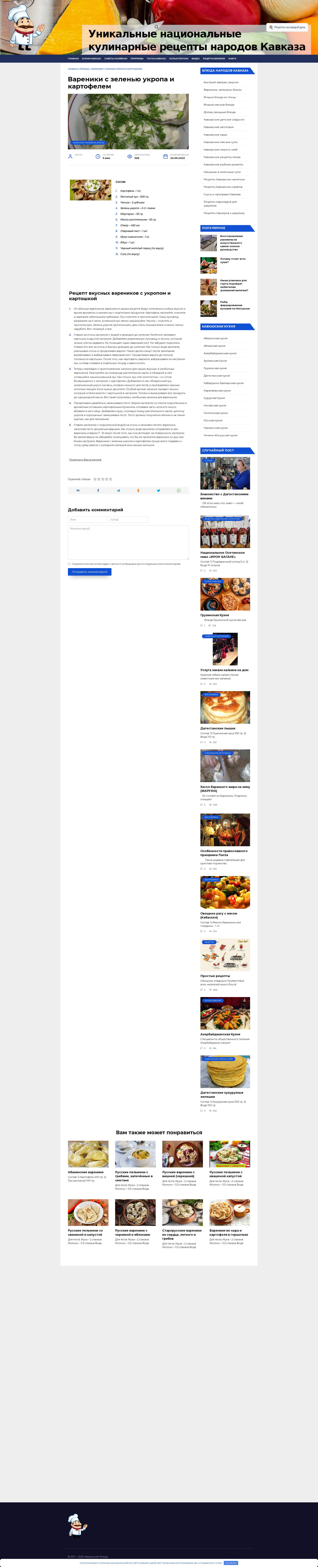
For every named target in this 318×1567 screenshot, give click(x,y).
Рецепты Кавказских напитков (224, 179)
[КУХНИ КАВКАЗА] (225, 608)
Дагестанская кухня (217, 375)
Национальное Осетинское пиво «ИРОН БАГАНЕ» (222, 555)
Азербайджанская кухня (220, 353)
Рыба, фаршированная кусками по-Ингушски (235, 305)
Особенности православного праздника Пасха (224, 853)
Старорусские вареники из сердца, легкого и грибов (182, 1234)
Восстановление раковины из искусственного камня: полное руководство (231, 243)
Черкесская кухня (216, 427)
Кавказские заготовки (219, 127)
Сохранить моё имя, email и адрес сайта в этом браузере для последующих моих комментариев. (126, 564)
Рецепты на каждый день (289, 27)
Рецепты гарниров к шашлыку (224, 213)
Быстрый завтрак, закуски (221, 82)
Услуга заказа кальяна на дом (224, 670)
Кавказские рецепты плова (222, 157)
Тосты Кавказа (156, 58)
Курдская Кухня (214, 398)
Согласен (230, 1563)
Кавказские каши (215, 134)
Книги (232, 58)
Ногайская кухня (215, 405)
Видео (196, 58)
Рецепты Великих (214, 58)
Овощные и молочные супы (222, 172)
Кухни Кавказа (91, 58)
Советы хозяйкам (115, 58)
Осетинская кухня (216, 412)
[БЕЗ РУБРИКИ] (225, 721)
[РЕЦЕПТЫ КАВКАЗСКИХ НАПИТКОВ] (225, 546)
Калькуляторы (178, 58)
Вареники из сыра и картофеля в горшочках (229, 1232)
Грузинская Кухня (214, 615)
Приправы (137, 58)
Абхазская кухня (214, 345)
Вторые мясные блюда (219, 104)
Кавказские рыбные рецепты (223, 164)
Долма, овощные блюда (220, 112)
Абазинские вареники (86, 1172)
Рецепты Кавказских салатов (223, 186)
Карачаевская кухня (217, 390)
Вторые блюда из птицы (220, 97)
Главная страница (79, 69)
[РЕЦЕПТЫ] (225, 969)
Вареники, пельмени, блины (88, 143)
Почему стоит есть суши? (233, 260)
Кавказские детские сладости (224, 119)
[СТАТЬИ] (225, 487)
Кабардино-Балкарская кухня (223, 383)
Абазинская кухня (215, 338)
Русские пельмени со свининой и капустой (85, 1232)
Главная (73, 58)
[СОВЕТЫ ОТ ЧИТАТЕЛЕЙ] (225, 663)
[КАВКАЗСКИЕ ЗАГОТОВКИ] (225, 780)
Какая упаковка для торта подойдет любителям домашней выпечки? (234, 285)
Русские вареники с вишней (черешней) (178, 1174)
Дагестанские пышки (217, 728)
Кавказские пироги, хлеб (221, 149)
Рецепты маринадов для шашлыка (220, 203)
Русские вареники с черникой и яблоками (132, 1232)
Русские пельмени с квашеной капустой (226, 1174)
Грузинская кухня (215, 368)
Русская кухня (213, 420)
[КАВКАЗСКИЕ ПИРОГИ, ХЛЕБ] (225, 1086)
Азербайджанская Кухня (220, 1034)
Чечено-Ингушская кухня (220, 435)
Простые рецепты (215, 975)
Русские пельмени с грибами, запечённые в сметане (134, 1176)
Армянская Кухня (215, 360)
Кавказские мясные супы (221, 142)
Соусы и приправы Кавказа (222, 194)
